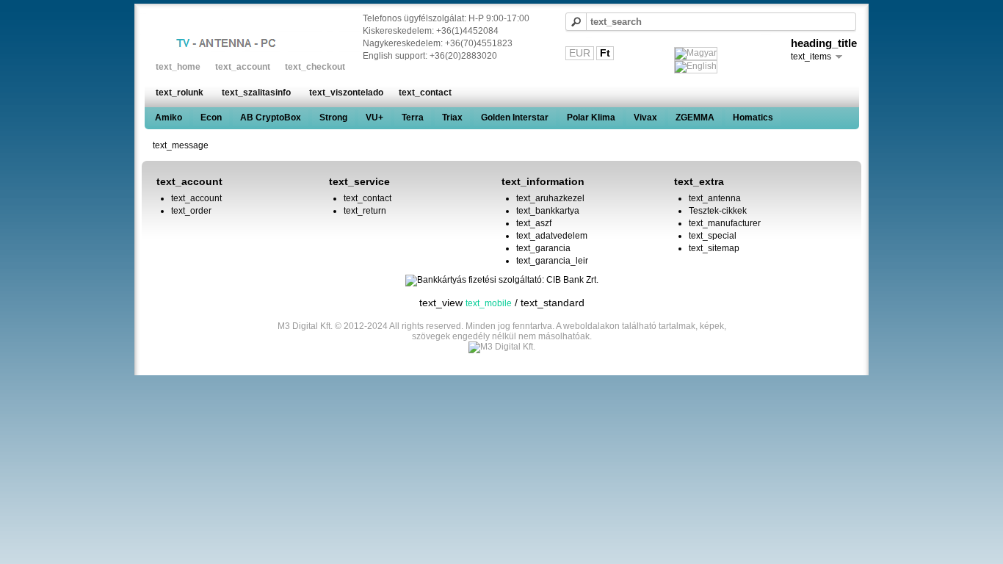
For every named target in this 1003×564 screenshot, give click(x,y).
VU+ (374, 117)
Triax (452, 117)
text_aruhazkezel (550, 198)
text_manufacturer (725, 223)
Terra (413, 117)
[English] (695, 66)
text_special (712, 236)
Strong (333, 117)
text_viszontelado (346, 92)
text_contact (425, 92)
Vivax (645, 117)
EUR (579, 53)
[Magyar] (695, 53)
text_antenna (715, 198)
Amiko (168, 117)
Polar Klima (591, 117)
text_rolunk (179, 92)
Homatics (753, 117)
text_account (242, 67)
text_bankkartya (547, 211)
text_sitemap (714, 248)
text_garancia (543, 248)
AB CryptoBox (270, 117)
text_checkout (315, 67)
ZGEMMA (695, 117)
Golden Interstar (514, 117)
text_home (178, 67)
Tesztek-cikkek (718, 211)
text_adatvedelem (551, 236)
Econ (211, 117)
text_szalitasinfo (256, 92)
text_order (191, 211)
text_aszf (533, 223)
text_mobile (489, 303)
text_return (365, 211)
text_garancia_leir (552, 261)
